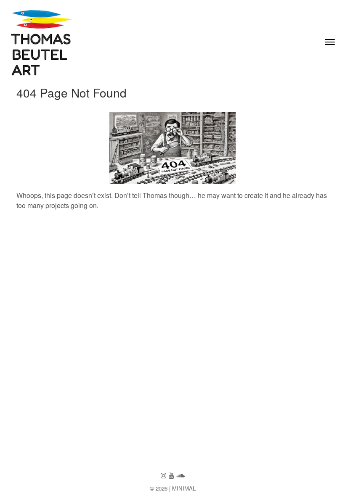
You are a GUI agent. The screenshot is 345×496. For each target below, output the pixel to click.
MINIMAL (184, 488)
